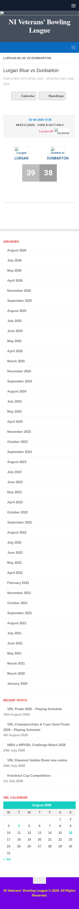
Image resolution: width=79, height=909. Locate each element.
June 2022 (15, 552)
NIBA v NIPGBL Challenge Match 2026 (36, 745)
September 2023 (19, 452)
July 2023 (14, 472)
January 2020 (17, 683)
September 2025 (19, 300)
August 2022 (16, 532)
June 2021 (15, 643)
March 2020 (16, 673)
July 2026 (14, 260)
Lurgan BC (46, 131)
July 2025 (14, 321)
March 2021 (16, 663)
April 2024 (15, 421)
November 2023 (19, 431)
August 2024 (16, 391)
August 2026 (16, 250)
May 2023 (14, 492)
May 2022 (14, 562)
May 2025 (14, 341)
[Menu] (73, 5)
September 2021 (19, 613)
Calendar (28, 96)
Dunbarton (57, 158)
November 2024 (19, 371)
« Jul (7, 859)
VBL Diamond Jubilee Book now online (37, 760)
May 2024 (14, 411)
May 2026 (14, 270)
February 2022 (18, 583)
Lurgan (21, 158)
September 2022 (19, 522)
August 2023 (16, 462)
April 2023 (15, 502)
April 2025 (15, 351)
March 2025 (16, 361)
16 (70, 833)
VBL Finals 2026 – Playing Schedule (34, 709)
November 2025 (19, 290)
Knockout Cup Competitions (29, 775)
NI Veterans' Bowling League (39, 26)
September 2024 (19, 381)
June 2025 (15, 331)
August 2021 (16, 623)
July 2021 (14, 633)
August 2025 (16, 311)
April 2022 (15, 573)
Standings (56, 96)
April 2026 (15, 280)
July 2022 (14, 542)
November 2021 (19, 593)
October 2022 (17, 512)
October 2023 (17, 442)
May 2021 (14, 653)
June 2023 (15, 482)
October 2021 (17, 603)
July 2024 (14, 401)
